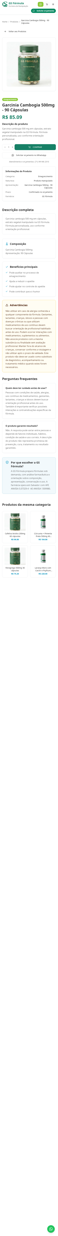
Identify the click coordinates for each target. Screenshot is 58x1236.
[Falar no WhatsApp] (51, 1229)
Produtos (14, 21)
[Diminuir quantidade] (5, 147)
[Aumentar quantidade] (12, 147)
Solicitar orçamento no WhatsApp (31, 155)
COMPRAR (37, 147)
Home (4, 21)
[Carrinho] (47, 4)
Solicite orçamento (45, 10)
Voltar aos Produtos (17, 31)
